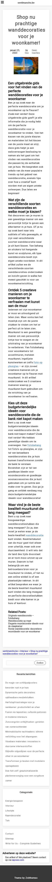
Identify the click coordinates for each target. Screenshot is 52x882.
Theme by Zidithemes (25, 878)
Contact (9, 834)
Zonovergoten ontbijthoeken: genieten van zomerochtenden (24, 724)
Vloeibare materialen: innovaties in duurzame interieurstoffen (22, 744)
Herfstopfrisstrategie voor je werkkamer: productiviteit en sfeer (22, 704)
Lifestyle (9, 810)
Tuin (7, 820)
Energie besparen (14, 801)
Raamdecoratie (13, 815)
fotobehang (34, 445)
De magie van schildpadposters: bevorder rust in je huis (21, 685)
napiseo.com (18, 860)
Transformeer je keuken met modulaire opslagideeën (25, 763)
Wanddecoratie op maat (19, 621)
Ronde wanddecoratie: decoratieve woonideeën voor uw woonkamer (25, 630)
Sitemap (9, 838)
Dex (27, 53)
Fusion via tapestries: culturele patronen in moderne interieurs (25, 714)
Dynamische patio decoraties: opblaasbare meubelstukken (20, 695)
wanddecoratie (35, 535)
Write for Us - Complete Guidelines (23, 843)
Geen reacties (36, 51)
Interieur (9, 806)
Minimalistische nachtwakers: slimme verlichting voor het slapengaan (24, 734)
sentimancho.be (26, 3)
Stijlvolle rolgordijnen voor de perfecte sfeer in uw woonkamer (24, 753)
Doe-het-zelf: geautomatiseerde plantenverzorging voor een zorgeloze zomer (24, 776)
